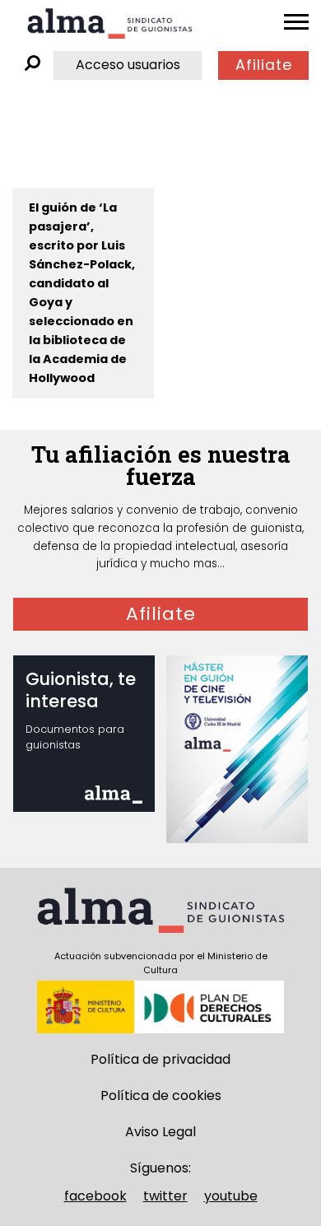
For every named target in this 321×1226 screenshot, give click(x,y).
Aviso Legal (160, 1131)
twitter (165, 1195)
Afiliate (263, 65)
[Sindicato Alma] (109, 23)
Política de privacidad (160, 1059)
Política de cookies (160, 1095)
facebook (95, 1195)
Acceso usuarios (128, 64)
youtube (231, 1195)
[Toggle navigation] (296, 22)
